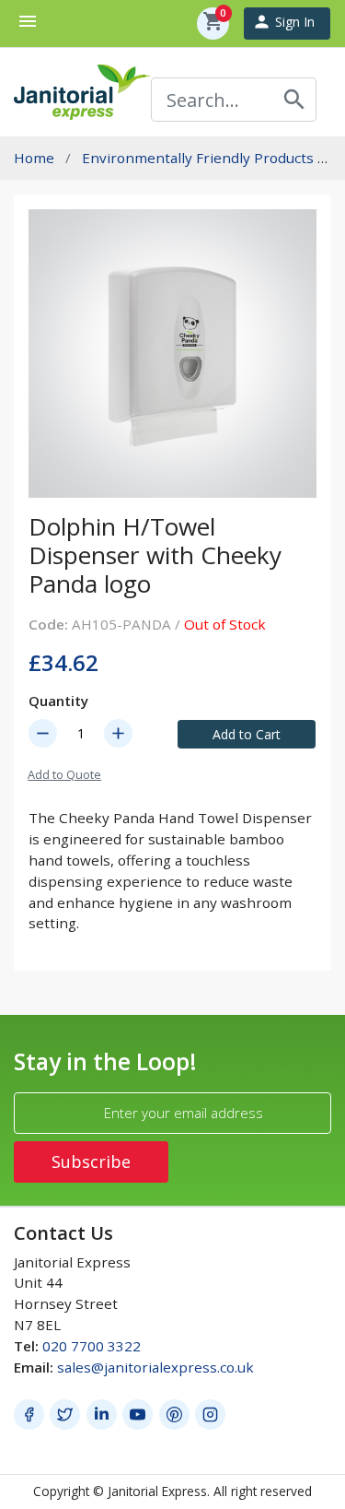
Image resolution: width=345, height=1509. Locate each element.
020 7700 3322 (91, 1346)
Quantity (58, 700)
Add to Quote (64, 774)
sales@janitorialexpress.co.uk (155, 1367)
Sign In (283, 21)
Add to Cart (247, 734)
